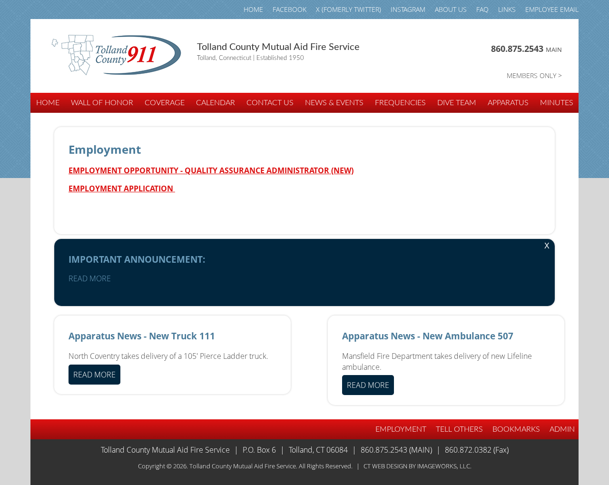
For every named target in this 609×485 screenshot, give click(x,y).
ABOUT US (451, 9)
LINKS (507, 9)
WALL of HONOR (102, 103)
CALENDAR (215, 103)
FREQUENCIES (400, 103)
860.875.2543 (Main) (396, 450)
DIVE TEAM (456, 103)
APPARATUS (508, 103)
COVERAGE (165, 103)
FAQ (482, 9)
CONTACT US (270, 103)
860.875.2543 (526, 48)
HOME (253, 9)
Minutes (556, 103)
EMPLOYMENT (400, 429)
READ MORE (90, 278)
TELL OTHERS (459, 429)
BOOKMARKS (516, 429)
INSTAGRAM (408, 9)
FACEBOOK (289, 9)
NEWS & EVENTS (334, 103)
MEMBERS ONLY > (534, 75)
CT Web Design (385, 466)
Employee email (552, 9)
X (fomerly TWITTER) (348, 9)
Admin (562, 429)
